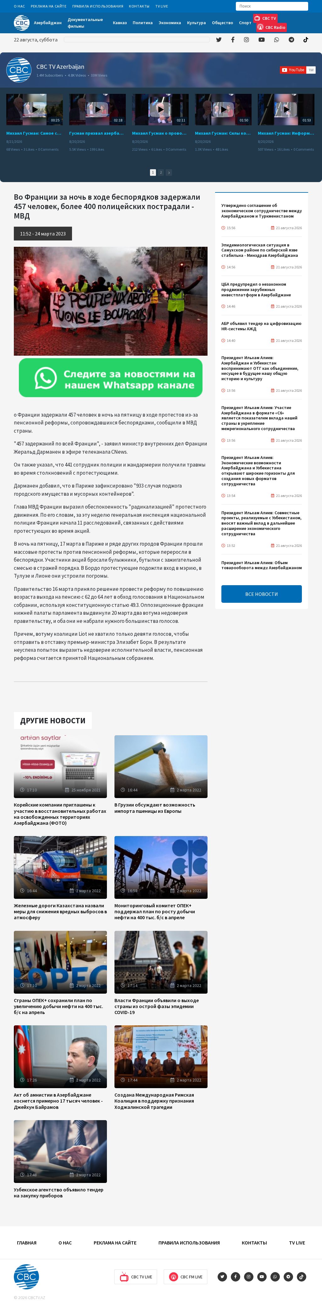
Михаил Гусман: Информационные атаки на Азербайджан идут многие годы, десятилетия (286, 133)
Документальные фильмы (85, 23)
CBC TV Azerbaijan (60, 66)
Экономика (170, 22)
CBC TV (269, 18)
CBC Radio (275, 27)
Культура (196, 22)
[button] (169, 172)
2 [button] (161, 172)
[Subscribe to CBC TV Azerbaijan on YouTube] (298, 70)
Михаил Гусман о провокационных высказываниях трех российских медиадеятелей (160, 133)
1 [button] (153, 172)
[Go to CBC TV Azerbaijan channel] (18, 70)
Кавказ (120, 22)
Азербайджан (48, 22)
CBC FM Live (191, 1277)
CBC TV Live (141, 1277)
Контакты (139, 6)
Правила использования (98, 6)
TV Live (161, 6)
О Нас (19, 6)
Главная (26, 1242)
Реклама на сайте (49, 6)
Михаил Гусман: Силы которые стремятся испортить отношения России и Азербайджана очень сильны (223, 133)
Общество (222, 22)
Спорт (245, 22)
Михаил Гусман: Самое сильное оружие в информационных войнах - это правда (34, 133)
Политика (143, 22)
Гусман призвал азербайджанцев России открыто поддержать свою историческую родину (97, 133)
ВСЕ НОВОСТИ (261, 594)
